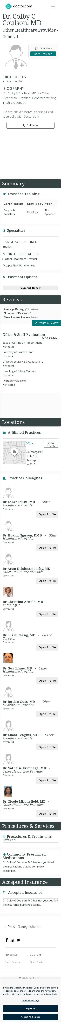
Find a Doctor (37, 962)
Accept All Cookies (30, 1016)
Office (29, 443)
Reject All (30, 1008)
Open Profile (47, 514)
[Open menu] (53, 6)
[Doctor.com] (19, 6)
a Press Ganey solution (23, 926)
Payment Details (31, 288)
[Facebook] (7, 940)
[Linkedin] (12, 940)
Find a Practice (13, 962)
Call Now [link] (32, 125)
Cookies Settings (30, 1000)
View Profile (51, 444)
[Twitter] (18, 940)
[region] (30, 1000)
